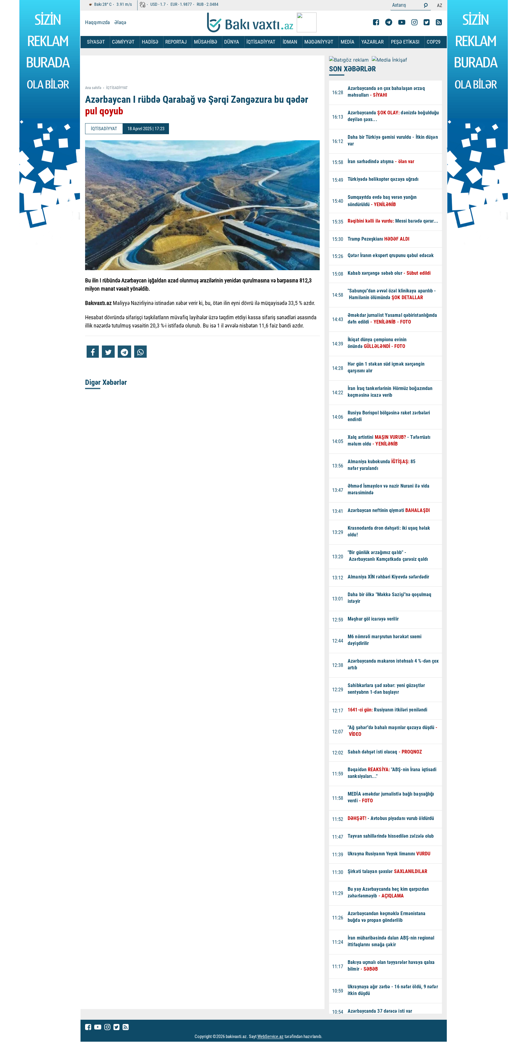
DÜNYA (231, 42)
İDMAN (290, 42)
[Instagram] (414, 22)
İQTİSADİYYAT (260, 42)
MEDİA (347, 42)
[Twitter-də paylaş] (108, 351)
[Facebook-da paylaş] (92, 351)
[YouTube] (401, 22)
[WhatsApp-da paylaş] (140, 351)
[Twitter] (427, 22)
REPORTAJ (176, 42)
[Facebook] (376, 22)
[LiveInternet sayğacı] (328, 1037)
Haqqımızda (97, 22)
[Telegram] (388, 22)
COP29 (433, 42)
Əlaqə (120, 22)
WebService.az (270, 1037)
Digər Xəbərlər (106, 382)
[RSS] (439, 22)
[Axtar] (426, 5)
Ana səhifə (93, 87)
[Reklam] (207, 70)
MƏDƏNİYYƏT (318, 42)
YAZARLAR (372, 42)
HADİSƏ (150, 42)
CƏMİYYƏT (123, 42)
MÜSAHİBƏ (205, 42)
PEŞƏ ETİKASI (405, 42)
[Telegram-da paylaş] (124, 351)
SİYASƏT (96, 42)
